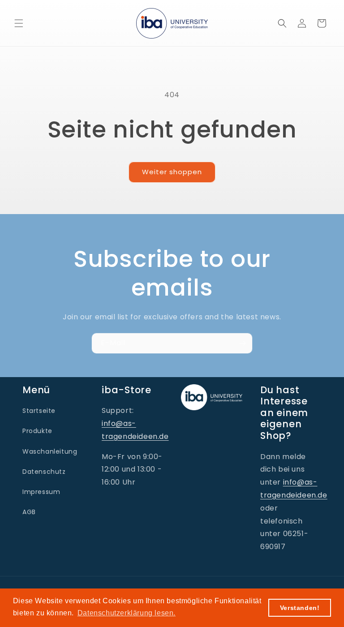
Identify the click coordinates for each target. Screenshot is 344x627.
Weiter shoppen (172, 171)
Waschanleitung (49, 451)
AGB (29, 511)
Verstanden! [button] (300, 607)
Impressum (41, 491)
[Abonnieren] (242, 343)
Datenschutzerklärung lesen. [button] (126, 613)
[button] (19, 23)
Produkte (37, 430)
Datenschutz (44, 471)
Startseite (39, 410)
